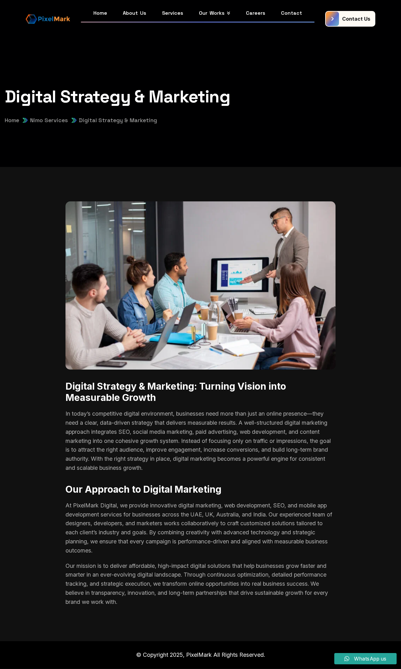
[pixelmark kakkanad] (48, 19)
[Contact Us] (350, 19)
